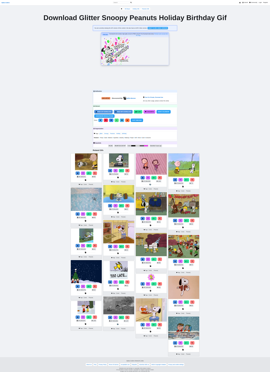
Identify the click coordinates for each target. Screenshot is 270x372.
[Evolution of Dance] (151, 174)
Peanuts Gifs (145, 9)
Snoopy (106, 133)
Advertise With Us (144, 364)
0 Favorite (150, 111)
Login (260, 2)
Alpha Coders (5, 2)
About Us (89, 364)
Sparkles (116, 137)
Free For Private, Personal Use (154, 97)
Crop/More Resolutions (104, 116)
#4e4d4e (142, 145)
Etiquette (134, 364)
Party (101, 137)
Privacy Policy (103, 364)
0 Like (139, 111)
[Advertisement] (135, 77)
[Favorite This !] (83, 214)
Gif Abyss (127, 9)
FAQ (95, 364)
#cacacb (137, 145)
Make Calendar (163, 111)
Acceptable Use (125, 364)
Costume (148, 137)
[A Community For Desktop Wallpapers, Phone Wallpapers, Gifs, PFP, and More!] (121, 9)
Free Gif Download (104, 111)
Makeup (127, 137)
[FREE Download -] (78, 214)
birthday (124, 133)
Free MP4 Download (124, 111)
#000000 (133, 145)
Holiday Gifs (136, 9)
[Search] (131, 2)
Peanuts (112, 133)
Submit (246, 2)
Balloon (110, 137)
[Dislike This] (95, 214)
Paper (132, 137)
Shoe (139, 137)
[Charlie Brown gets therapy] (118, 314)
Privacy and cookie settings (176, 364)
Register (265, 2)
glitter (101, 133)
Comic (85, 184)
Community (254, 2)
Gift (135, 137)
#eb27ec (146, 145)
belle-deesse (131, 98)
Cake (106, 137)
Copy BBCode (137, 120)
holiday (118, 133)
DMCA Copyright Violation (158, 364)
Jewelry (121, 137)
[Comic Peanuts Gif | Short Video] (86, 210)
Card (143, 137)
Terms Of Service (113, 364)
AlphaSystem (123, 324)
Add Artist (106, 98)
